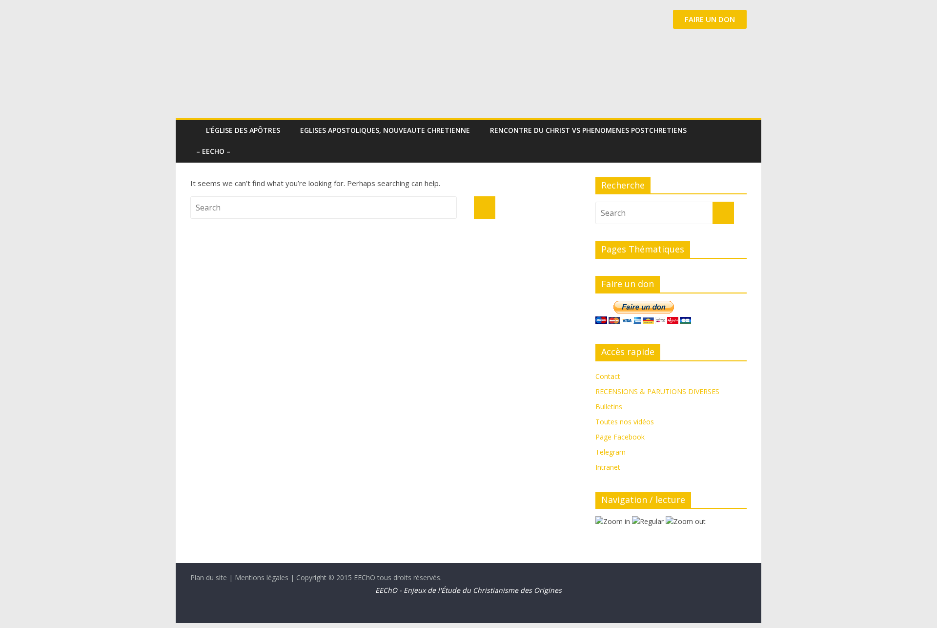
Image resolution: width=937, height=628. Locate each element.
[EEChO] (195, 123)
